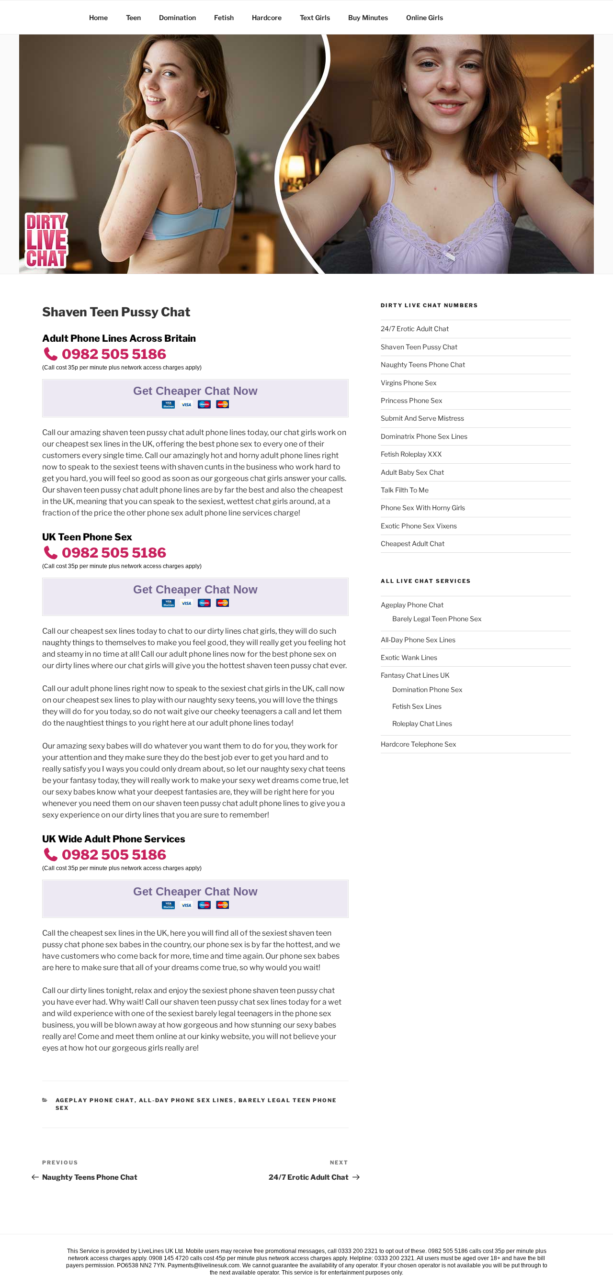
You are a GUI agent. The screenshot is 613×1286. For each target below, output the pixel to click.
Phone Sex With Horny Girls (423, 507)
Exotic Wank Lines (409, 657)
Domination (177, 17)
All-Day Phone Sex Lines (186, 1100)
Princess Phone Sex (412, 400)
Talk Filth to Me (405, 490)
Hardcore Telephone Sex (418, 744)
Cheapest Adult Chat (412, 543)
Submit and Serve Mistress (422, 418)
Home (98, 17)
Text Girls (315, 17)
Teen (133, 17)
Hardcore (267, 17)
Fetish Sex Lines (417, 706)
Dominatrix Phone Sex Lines (424, 436)
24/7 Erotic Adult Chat (415, 328)
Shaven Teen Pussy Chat (419, 347)
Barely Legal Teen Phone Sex (437, 619)
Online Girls (424, 17)
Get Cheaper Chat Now (195, 390)
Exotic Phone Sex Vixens (419, 526)
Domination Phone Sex (427, 689)
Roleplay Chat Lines (422, 723)
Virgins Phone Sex (409, 383)
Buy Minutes (368, 17)
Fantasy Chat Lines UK (415, 675)
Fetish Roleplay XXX (411, 454)
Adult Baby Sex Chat (412, 472)
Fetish (224, 17)
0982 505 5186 (112, 354)
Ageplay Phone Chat (95, 1100)
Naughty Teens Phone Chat (423, 364)
